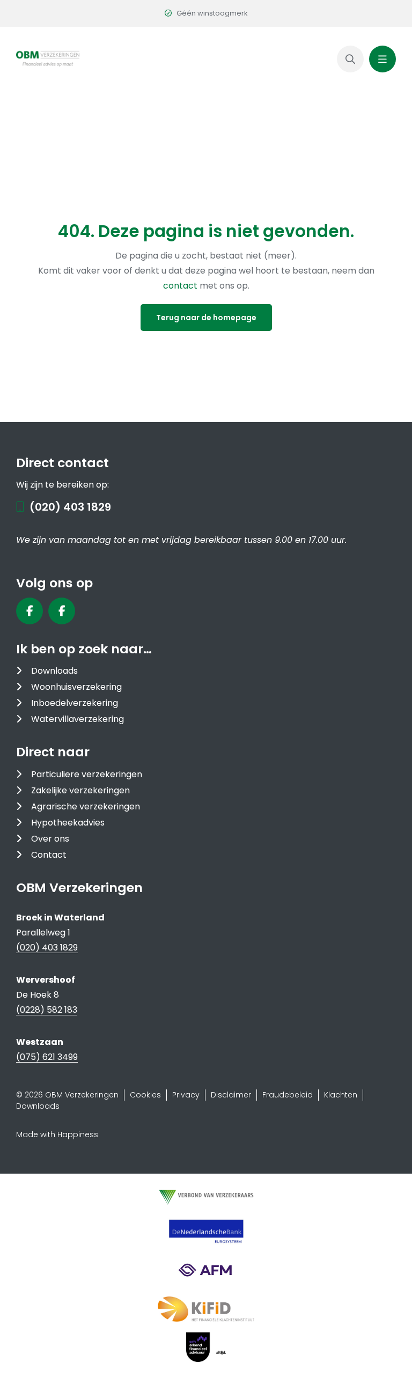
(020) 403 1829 (70, 506)
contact (181, 285)
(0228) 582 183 (46, 1010)
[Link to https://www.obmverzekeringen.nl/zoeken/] (350, 59)
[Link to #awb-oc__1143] (382, 59)
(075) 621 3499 (47, 1057)
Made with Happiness (57, 1134)
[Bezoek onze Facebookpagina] (29, 611)
